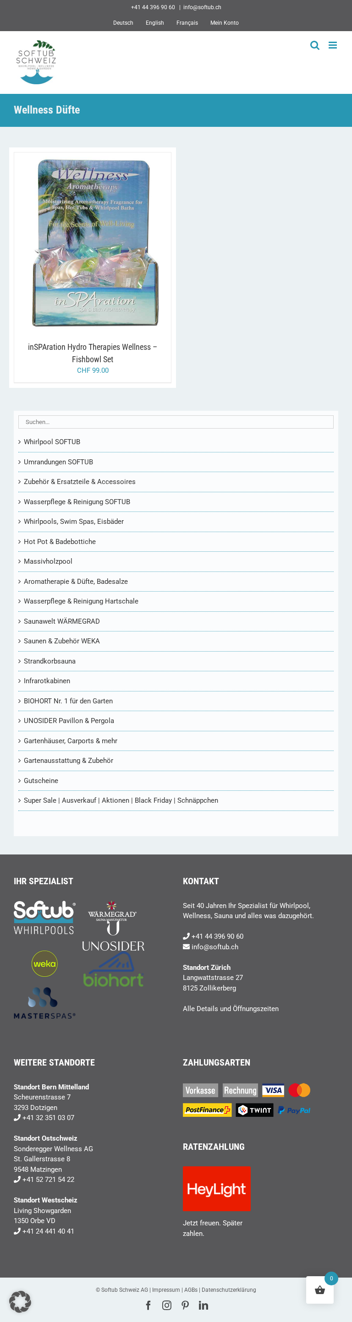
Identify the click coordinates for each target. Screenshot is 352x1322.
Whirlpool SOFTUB (52, 442)
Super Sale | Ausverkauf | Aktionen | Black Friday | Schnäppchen (121, 800)
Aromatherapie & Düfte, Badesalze (76, 581)
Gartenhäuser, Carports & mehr (70, 741)
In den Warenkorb (73, 244)
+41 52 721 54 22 (48, 1179)
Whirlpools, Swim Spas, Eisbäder (74, 521)
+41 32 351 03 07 (48, 1118)
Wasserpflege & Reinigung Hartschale (81, 601)
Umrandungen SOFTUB (58, 462)
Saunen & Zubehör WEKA (62, 641)
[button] (20, 1302)
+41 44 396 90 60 (217, 936)
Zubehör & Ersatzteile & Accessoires (80, 482)
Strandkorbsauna (50, 661)
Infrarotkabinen (47, 681)
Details (127, 244)
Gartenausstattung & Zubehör (68, 760)
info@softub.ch (202, 7)
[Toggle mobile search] (314, 45)
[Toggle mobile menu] (333, 45)
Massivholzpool (48, 561)
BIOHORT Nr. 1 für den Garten (68, 701)
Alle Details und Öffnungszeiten (231, 1009)
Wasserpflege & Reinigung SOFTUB (77, 502)
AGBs (191, 1290)
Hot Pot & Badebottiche (60, 542)
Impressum (166, 1290)
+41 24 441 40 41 (48, 1231)
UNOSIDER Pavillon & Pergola (69, 721)
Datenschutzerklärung (229, 1290)
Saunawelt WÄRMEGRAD (62, 621)
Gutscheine (41, 781)
